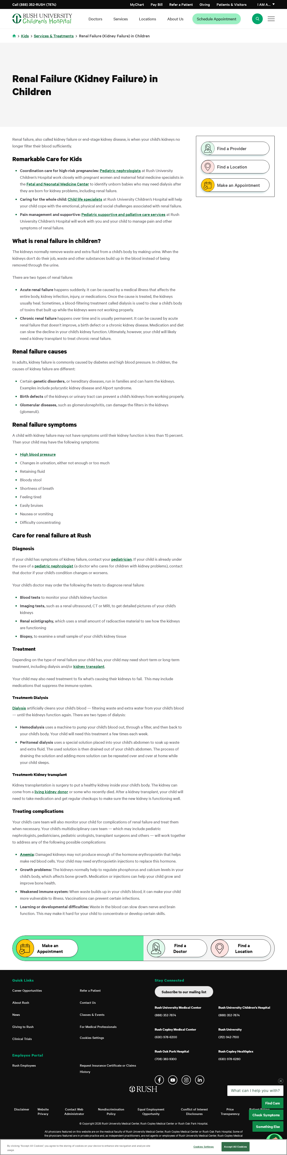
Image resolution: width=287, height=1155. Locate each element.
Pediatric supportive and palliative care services (123, 214)
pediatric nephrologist (54, 565)
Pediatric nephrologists (120, 170)
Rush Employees (24, 1065)
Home (14, 38)
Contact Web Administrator (74, 1111)
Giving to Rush (23, 1026)
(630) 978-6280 (229, 1059)
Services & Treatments (54, 35)
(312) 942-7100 (228, 1037)
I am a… (264, 4)
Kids (25, 35)
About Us (175, 18)
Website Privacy (43, 1111)
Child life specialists (85, 199)
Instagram (186, 1080)
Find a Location (232, 167)
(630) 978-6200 (166, 1037)
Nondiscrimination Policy (111, 1111)
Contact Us (88, 1002)
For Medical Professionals (98, 1026)
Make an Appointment (238, 185)
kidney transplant (88, 666)
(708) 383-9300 (166, 1059)
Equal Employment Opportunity (151, 1111)
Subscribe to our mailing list (184, 991)
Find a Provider (231, 148)
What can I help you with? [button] (255, 1090)
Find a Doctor (180, 948)
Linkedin (199, 1080)
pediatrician (121, 559)
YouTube (172, 1080)
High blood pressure (38, 454)
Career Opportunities (27, 990)
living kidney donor (51, 791)
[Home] (143, 1094)
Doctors (95, 18)
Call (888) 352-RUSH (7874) (34, 4)
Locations (147, 18)
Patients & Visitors (232, 4)
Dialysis (19, 707)
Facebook (159, 1080)
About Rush (20, 1002)
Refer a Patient (181, 4)
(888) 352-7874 (165, 1015)
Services (120, 18)
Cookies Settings (92, 1037)
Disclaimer (21, 1109)
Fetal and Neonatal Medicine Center (57, 183)
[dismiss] (280, 1081)
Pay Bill (157, 4)
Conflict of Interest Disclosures (194, 1111)
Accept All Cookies (235, 1146)
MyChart (137, 4)
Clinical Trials (22, 1038)
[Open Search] (257, 18)
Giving (205, 4)
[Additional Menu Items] (271, 19)
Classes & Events (92, 1014)
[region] (143, 1147)
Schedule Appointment (216, 18)
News (16, 1014)
